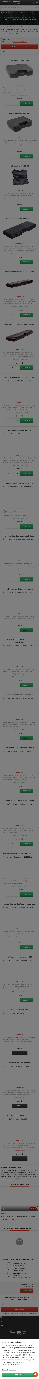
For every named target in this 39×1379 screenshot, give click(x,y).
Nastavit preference (9, 1370)
